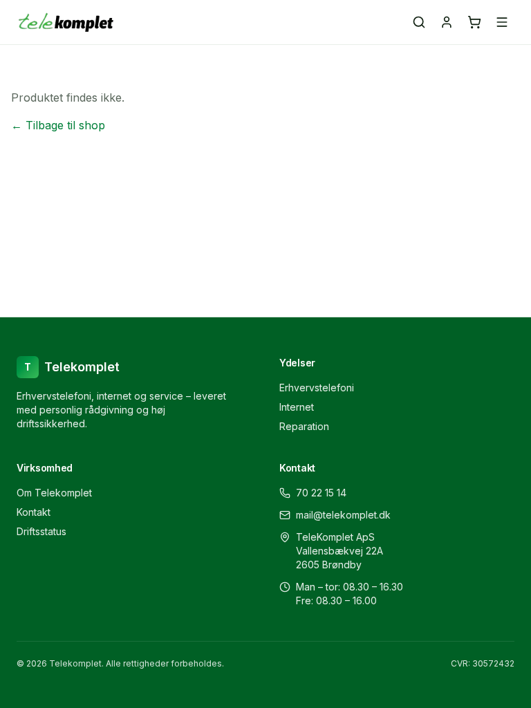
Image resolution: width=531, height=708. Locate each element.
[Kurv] (474, 22)
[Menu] (502, 22)
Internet (296, 407)
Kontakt (33, 512)
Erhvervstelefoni (316, 387)
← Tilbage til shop (58, 125)
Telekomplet (72, 367)
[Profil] (446, 22)
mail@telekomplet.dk (343, 515)
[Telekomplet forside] (66, 22)
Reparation (304, 426)
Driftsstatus (41, 531)
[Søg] (419, 22)
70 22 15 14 (321, 493)
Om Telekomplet (54, 493)
